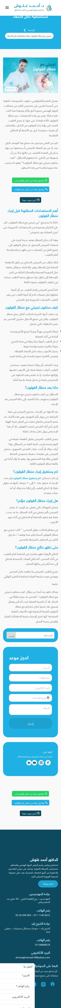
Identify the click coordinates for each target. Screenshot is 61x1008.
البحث (11, 636)
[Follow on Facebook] (48, 762)
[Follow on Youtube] (34, 762)
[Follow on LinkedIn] (29, 762)
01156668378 (42, 944)
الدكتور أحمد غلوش (44, 859)
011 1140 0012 (42, 915)
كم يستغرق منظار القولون (27, 477)
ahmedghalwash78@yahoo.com (33, 957)
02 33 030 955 (23, 915)
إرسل (31, 723)
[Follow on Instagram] (41, 762)
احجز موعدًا (48, 883)
